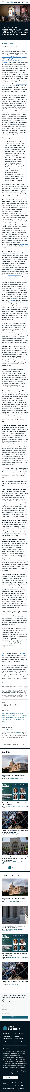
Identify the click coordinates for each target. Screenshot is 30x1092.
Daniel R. (7, 730)
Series (17, 1036)
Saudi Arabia (15, 717)
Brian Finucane (22, 806)
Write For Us (7, 1039)
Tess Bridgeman (13, 778)
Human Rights (16, 715)
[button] (27, 2)
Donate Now (10, 1077)
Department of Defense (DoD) (17, 713)
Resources (19, 1039)
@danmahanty (17, 732)
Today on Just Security (10, 1002)
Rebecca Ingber (13, 806)
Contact (6, 1041)
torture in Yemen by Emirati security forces (14, 57)
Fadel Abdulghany (14, 862)
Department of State (7, 715)
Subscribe (13, 1017)
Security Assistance (19, 719)
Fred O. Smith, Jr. (13, 834)
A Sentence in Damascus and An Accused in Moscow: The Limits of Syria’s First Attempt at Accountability (15, 858)
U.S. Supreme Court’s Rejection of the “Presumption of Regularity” (13, 926)
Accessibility (21, 1088)
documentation (17, 677)
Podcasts (18, 1041)
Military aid (9, 717)
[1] (13, 124)
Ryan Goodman (13, 929)
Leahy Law (24, 715)
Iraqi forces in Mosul (15, 59)
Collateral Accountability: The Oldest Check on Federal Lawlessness (15, 831)
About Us (6, 1033)
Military (3, 717)
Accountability (5, 713)
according (12, 300)
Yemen (3, 721)
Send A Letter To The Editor (14, 744)
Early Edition (6, 1000)
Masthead (6, 1036)
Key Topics (19, 1033)
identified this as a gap (14, 275)
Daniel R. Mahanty (8, 43)
